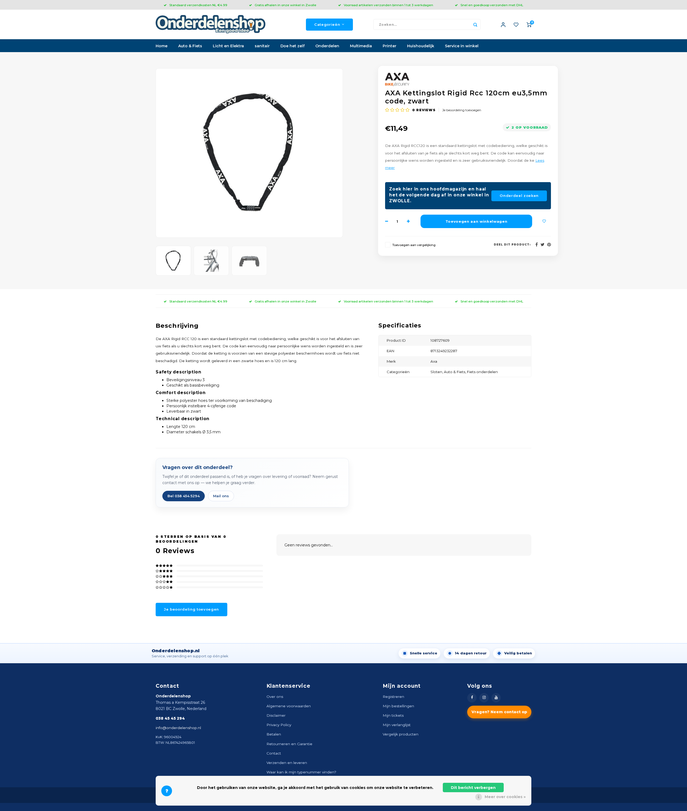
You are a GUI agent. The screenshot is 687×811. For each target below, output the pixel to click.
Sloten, (437, 372)
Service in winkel (461, 46)
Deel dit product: (512, 244)
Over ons (274, 696)
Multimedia (361, 46)
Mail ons (221, 496)
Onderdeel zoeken (519, 195)
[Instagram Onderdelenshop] (484, 697)
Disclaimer (276, 715)
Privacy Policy (278, 725)
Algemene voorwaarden (288, 706)
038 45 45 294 (170, 718)
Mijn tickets (393, 715)
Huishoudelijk (420, 46)
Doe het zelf (292, 46)
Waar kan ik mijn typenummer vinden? (301, 772)
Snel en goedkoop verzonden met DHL (492, 5)
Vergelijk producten (400, 734)
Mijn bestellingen (398, 706)
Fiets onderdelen (482, 372)
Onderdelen (327, 46)
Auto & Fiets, (455, 372)
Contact (273, 753)
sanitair (262, 46)
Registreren (393, 696)
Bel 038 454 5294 (183, 496)
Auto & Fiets (190, 46)
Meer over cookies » (505, 796)
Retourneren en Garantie (289, 744)
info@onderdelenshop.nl (178, 728)
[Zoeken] (475, 24)
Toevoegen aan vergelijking (414, 245)
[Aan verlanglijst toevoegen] (544, 221)
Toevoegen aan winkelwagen (476, 221)
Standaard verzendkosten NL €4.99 (198, 5)
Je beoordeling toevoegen (461, 110)
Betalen (273, 734)
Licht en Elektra (228, 46)
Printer (389, 46)
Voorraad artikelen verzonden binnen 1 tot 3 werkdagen (388, 5)
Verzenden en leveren (286, 762)
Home (161, 46)
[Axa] (468, 79)
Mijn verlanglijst (397, 725)
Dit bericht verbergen (473, 787)
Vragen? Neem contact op (499, 711)
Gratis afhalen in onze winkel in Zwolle (285, 5)
